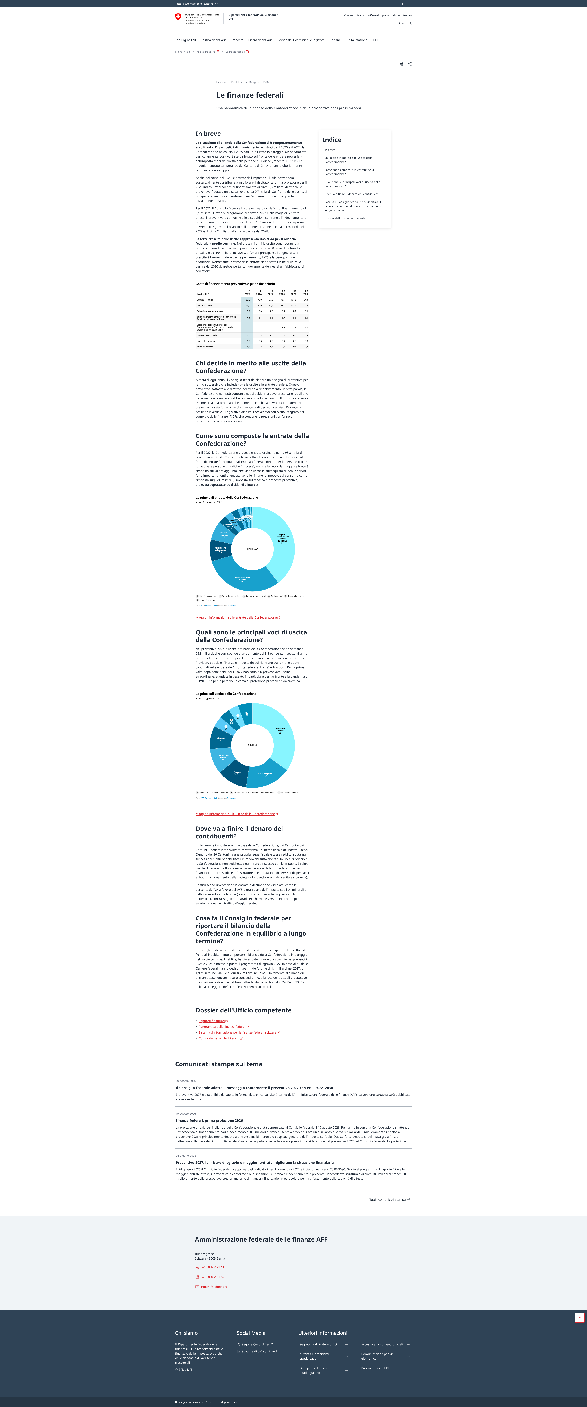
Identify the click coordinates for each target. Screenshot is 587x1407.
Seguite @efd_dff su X (257, 1344)
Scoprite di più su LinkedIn (261, 1351)
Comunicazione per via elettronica (377, 1356)
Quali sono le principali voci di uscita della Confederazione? (352, 184)
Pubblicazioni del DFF (376, 1368)
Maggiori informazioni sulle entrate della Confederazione (236, 617)
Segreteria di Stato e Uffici (318, 1344)
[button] (213, 40)
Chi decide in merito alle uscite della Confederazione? (348, 160)
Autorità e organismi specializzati (314, 1356)
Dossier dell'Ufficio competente (344, 218)
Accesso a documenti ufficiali (382, 1344)
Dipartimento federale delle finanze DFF (254, 16)
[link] (293, 1090)
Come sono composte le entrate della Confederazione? (349, 172)
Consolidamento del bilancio (219, 1038)
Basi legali (181, 1402)
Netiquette (212, 1402)
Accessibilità (196, 1402)
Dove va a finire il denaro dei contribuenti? (352, 194)
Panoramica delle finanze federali (222, 1027)
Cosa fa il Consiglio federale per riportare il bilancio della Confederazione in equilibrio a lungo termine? (353, 206)
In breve (329, 150)
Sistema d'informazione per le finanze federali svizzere (237, 1032)
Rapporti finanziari (212, 1021)
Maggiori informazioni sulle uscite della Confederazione (235, 814)
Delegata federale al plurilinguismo (314, 1370)
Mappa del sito (229, 1402)
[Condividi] (410, 64)
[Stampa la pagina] (402, 64)
